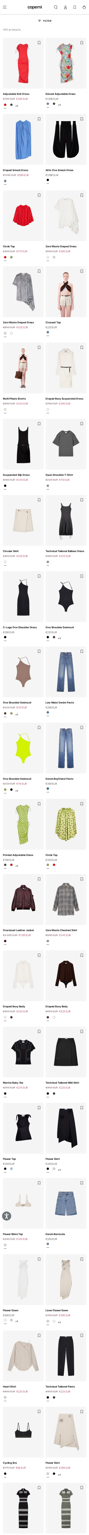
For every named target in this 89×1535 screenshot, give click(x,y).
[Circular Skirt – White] (5, 563)
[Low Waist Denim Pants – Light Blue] (48, 713)
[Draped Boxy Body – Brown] (11, 1018)
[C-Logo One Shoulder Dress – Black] (5, 638)
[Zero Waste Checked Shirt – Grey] (48, 942)
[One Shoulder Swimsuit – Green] (11, 714)
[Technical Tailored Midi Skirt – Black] (48, 1094)
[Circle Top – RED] (5, 258)
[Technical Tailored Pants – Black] (48, 1398)
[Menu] (5, 7)
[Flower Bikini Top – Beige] (5, 1246)
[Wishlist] (74, 7)
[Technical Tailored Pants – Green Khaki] (54, 1398)
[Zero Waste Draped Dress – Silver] (54, 258)
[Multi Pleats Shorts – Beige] (5, 410)
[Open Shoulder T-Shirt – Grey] (48, 486)
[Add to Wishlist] (39, 43)
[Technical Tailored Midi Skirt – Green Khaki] (54, 1094)
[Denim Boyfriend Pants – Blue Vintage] (48, 789)
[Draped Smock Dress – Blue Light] (5, 182)
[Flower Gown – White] (5, 1321)
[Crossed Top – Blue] (48, 333)
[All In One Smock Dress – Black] (48, 181)
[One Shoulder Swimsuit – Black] (48, 638)
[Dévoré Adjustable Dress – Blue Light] (48, 104)
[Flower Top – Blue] (11, 1169)
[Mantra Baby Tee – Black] (5, 1094)
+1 (16, 106)
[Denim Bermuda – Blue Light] (48, 1245)
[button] (56, 7)
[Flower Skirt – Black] (48, 1169)
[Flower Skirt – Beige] (54, 1169)
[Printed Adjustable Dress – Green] (11, 106)
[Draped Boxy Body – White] (5, 1018)
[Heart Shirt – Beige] (5, 1398)
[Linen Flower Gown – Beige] (11, 1321)
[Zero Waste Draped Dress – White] (48, 258)
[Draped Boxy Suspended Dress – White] (48, 410)
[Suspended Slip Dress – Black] (5, 486)
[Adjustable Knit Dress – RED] (5, 106)
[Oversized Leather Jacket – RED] (5, 942)
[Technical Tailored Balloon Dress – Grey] (48, 563)
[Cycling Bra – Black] (5, 1474)
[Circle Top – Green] (11, 258)
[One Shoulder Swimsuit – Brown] (54, 638)
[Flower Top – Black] (5, 1169)
